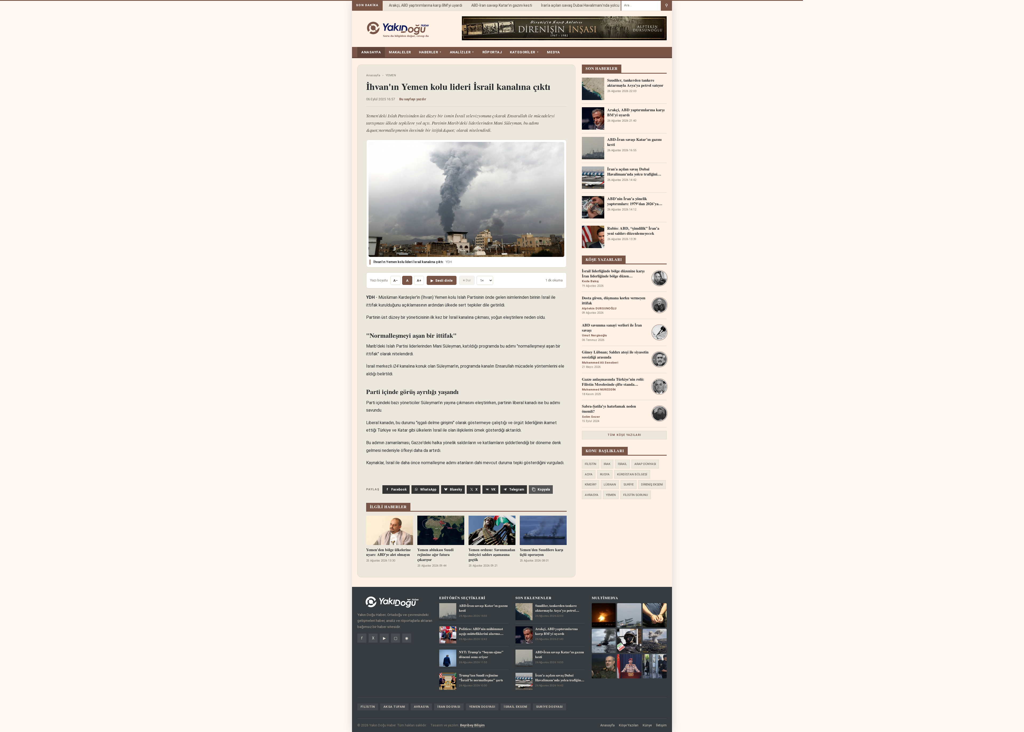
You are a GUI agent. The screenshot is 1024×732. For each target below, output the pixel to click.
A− (395, 281)
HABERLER (430, 52)
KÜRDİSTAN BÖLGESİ (632, 474)
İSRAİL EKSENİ (515, 707)
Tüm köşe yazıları (624, 435)
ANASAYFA (371, 52)
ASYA (589, 474)
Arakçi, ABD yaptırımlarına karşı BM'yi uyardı (414, 5)
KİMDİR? (590, 484)
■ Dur (467, 280)
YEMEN (391, 75)
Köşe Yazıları (628, 725)
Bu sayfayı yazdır (412, 99)
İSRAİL (622, 464)
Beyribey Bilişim (472, 725)
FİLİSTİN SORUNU (635, 495)
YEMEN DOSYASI (482, 707)
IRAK (607, 464)
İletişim (661, 725)
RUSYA (605, 474)
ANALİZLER (462, 52)
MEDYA (553, 52)
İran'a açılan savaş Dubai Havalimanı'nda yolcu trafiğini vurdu (581, 5)
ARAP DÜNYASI (645, 464)
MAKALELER (400, 52)
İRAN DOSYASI (448, 707)
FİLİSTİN (590, 464)
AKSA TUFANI (394, 707)
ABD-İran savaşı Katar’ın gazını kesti (491, 5)
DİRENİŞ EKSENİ (652, 484)
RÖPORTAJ (492, 52)
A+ (419, 281)
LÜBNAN (610, 484)
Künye (647, 725)
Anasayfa (373, 75)
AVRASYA (591, 495)
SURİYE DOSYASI (549, 707)
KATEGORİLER (524, 52)
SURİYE (628, 484)
